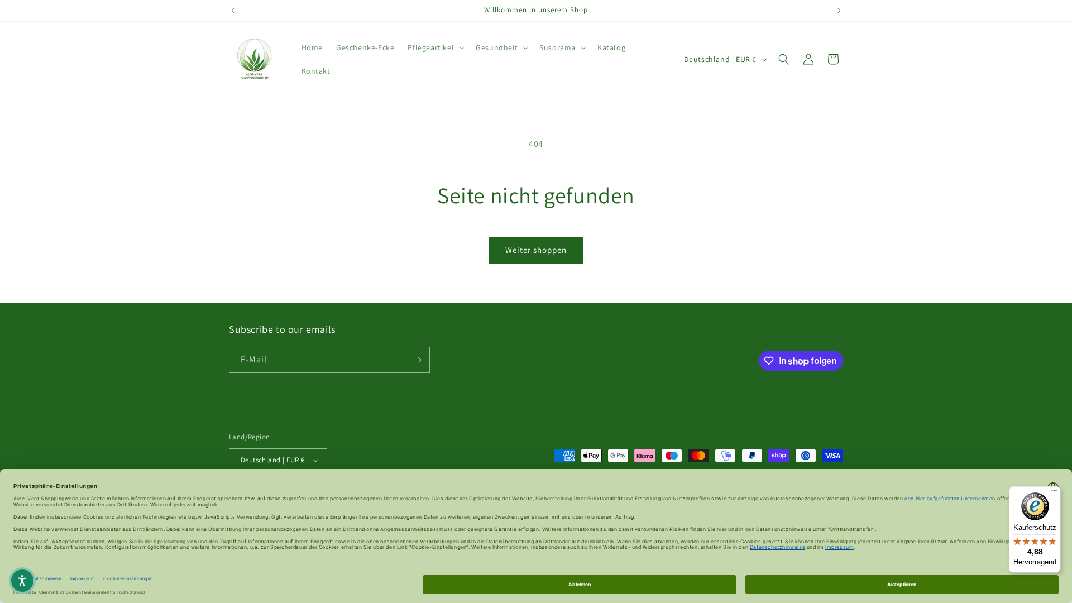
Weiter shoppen (536, 250)
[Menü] (1054, 493)
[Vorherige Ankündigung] (233, 10)
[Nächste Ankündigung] (839, 10)
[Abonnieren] (417, 360)
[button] (435, 47)
